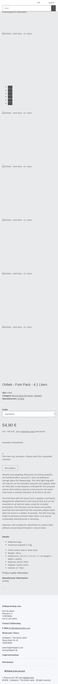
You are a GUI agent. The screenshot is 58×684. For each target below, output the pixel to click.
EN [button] (39, 2)
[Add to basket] (4, 24)
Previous (7, 109)
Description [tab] (10, 468)
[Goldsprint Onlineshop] (14, 12)
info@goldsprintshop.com (19, 628)
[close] (4, 29)
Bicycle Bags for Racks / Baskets (27, 395)
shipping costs (28, 431)
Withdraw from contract (15, 671)
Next (5, 380)
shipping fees (28, 677)
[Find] (53, 8)
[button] (44, 2)
